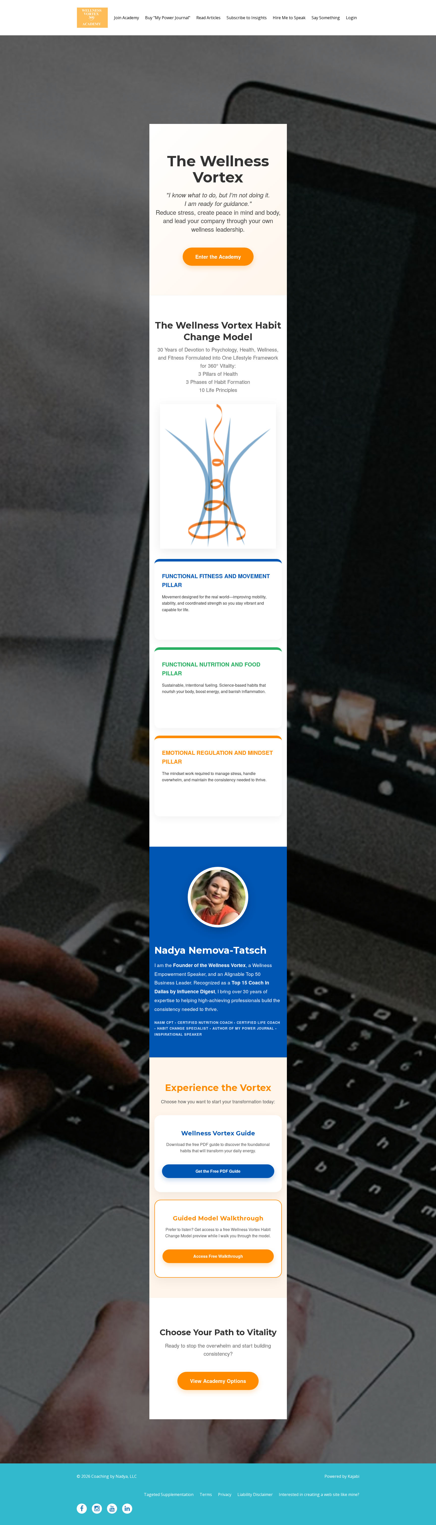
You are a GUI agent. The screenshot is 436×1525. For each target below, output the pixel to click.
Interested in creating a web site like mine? (319, 1494)
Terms (206, 1494)
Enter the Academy (218, 256)
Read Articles (208, 17)
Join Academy (126, 17)
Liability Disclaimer (255, 1494)
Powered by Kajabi (341, 1476)
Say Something (326, 17)
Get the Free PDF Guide (218, 1171)
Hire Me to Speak (289, 17)
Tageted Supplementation (169, 1494)
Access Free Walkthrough (218, 1256)
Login (351, 17)
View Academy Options (218, 1380)
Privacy (224, 1494)
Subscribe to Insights (247, 17)
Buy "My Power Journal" (167, 17)
